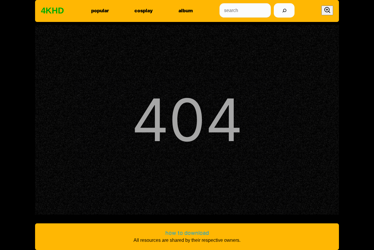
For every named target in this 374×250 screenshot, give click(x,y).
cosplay (143, 10)
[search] (284, 10)
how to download (187, 233)
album (186, 10)
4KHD (52, 10)
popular (100, 10)
